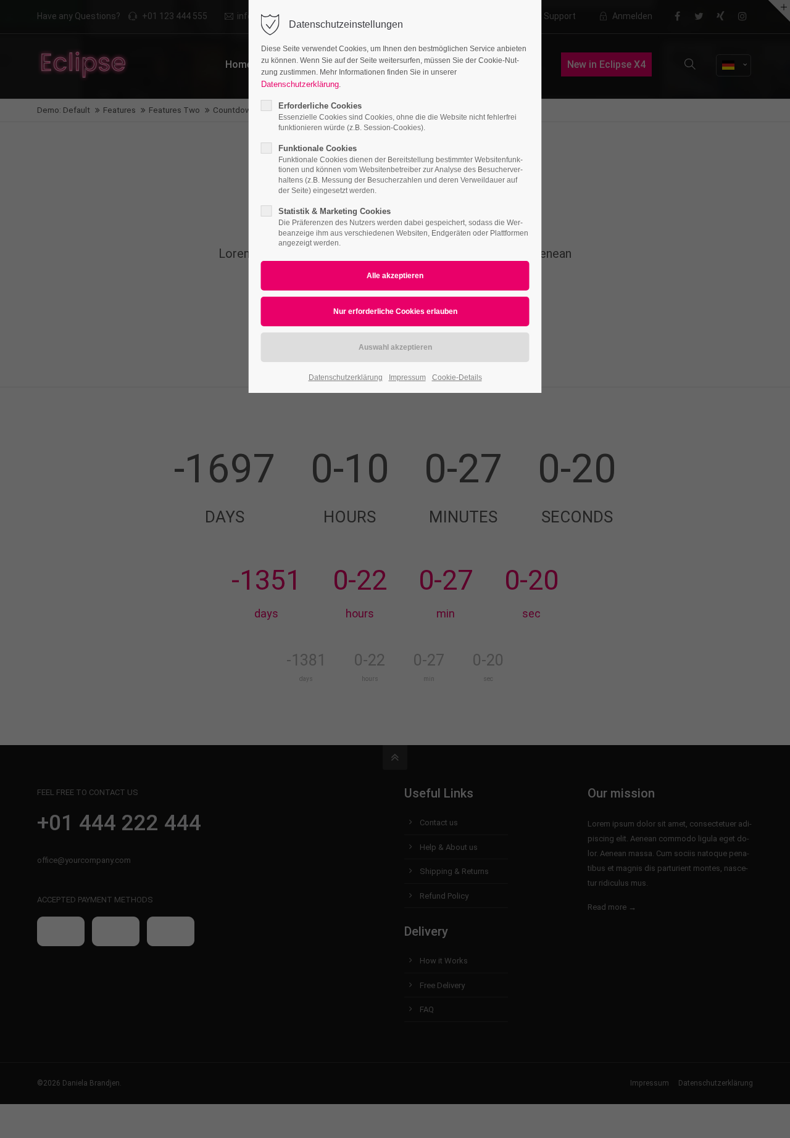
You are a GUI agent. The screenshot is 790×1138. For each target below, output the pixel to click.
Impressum (407, 377)
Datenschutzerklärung (300, 84)
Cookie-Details (457, 377)
